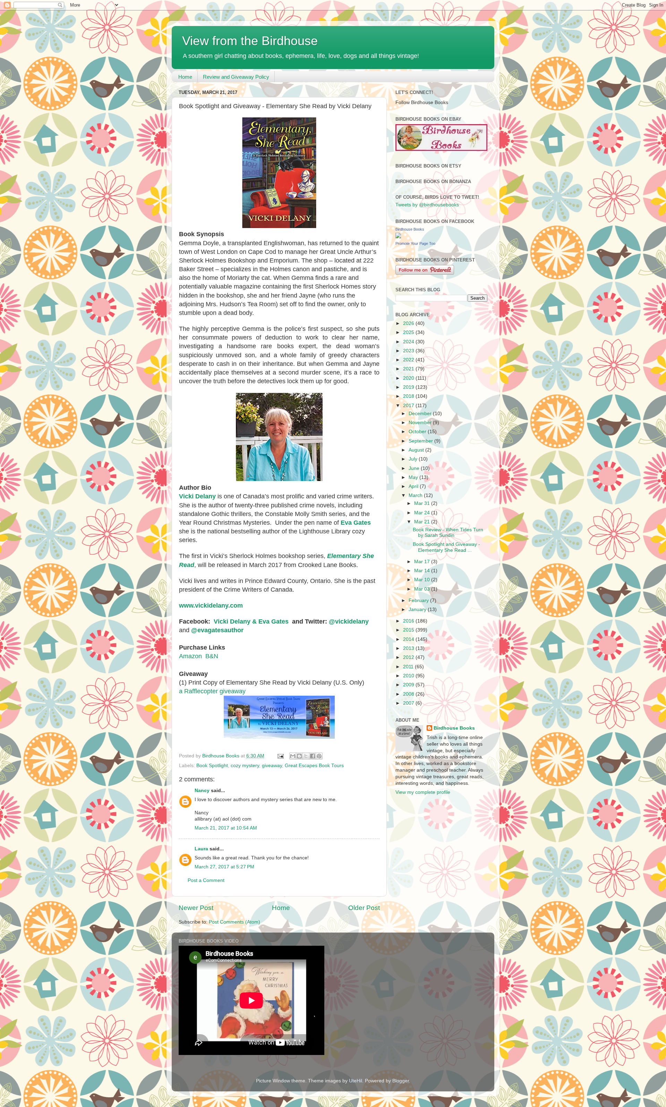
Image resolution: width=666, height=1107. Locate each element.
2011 (409, 666)
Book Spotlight (212, 765)
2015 (409, 630)
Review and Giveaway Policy (236, 77)
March (416, 495)
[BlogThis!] (299, 756)
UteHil (355, 1080)
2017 (409, 405)
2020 (409, 378)
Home (185, 77)
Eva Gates (356, 522)
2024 (409, 341)
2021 (409, 368)
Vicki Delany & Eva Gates (251, 621)
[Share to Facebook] (312, 756)
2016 (409, 621)
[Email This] (292, 756)
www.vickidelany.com (211, 605)
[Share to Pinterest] (319, 756)
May (414, 477)
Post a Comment (206, 880)
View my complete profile (422, 792)
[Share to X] (305, 756)
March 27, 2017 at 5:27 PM (224, 866)
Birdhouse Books (409, 229)
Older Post (364, 907)
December (421, 413)
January (418, 609)
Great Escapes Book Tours (314, 765)
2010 (409, 675)
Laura (201, 848)
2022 (409, 359)
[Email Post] (280, 755)
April (414, 486)
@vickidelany (349, 621)
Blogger (400, 1080)
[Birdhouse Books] (398, 236)
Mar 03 (422, 589)
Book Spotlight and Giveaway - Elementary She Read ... (446, 547)
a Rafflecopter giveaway (212, 691)
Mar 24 (422, 512)
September (421, 441)
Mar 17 (422, 561)
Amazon (190, 656)
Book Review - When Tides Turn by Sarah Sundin (448, 532)
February (419, 600)
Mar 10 (422, 579)
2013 (409, 648)
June (415, 468)
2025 (409, 332)
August (417, 450)
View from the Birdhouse (250, 41)
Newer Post (196, 907)
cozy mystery (245, 765)
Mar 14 (422, 570)
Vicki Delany (197, 496)
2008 (409, 694)
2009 (409, 684)
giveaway (272, 765)
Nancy (202, 790)
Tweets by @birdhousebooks (427, 204)
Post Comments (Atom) (234, 922)
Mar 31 (422, 503)
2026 (409, 323)
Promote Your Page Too (415, 243)
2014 (409, 639)
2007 (409, 703)
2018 (409, 396)
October (418, 431)
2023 (409, 350)
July (414, 459)
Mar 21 (422, 521)
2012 (409, 657)
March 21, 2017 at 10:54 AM (226, 828)
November (421, 422)
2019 (409, 387)
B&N (211, 656)
